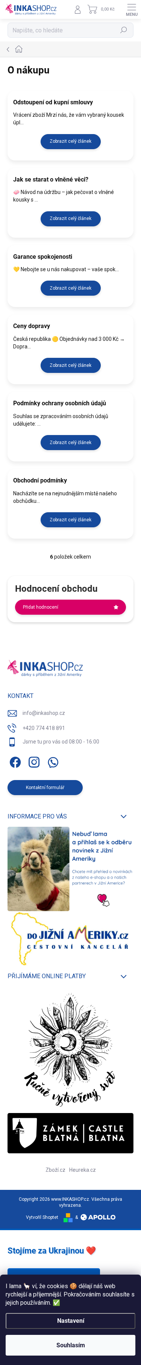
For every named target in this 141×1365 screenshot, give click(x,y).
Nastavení (70, 1320)
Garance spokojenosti (42, 256)
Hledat (123, 30)
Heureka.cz (82, 1170)
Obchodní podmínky (40, 480)
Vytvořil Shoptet (42, 1217)
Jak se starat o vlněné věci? (50, 179)
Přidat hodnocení (40, 607)
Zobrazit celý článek (70, 141)
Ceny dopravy (31, 326)
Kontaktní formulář (45, 787)
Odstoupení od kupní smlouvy (53, 102)
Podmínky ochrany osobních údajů (59, 403)
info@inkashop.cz (44, 713)
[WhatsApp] (51, 760)
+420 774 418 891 (44, 728)
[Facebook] (14, 760)
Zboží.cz (55, 1170)
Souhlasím (70, 1345)
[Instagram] (32, 760)
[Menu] (131, 9)
